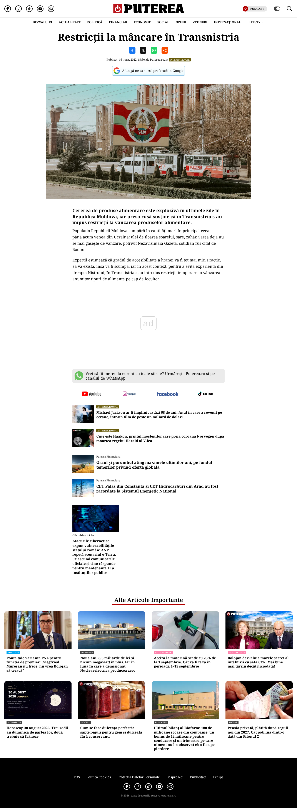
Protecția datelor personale (138, 777)
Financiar (118, 22)
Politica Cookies (98, 777)
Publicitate (198, 777)
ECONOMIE (142, 22)
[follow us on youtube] (91, 394)
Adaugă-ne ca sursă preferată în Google (153, 70)
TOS (77, 777)
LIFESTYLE (255, 22)
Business (87, 652)
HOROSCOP (14, 722)
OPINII (181, 22)
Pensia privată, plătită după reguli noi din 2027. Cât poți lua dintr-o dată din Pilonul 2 (258, 732)
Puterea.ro (157, 59)
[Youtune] (40, 8)
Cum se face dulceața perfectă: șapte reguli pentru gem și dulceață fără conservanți (111, 732)
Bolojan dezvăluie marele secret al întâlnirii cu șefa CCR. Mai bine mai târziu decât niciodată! (258, 662)
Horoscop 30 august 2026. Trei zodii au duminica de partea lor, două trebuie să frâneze (37, 732)
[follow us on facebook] (167, 394)
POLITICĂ (94, 22)
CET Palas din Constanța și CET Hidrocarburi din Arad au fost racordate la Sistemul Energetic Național (157, 488)
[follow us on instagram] (129, 394)
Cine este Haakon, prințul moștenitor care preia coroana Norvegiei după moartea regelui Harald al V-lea (160, 438)
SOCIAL (163, 22)
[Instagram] (18, 8)
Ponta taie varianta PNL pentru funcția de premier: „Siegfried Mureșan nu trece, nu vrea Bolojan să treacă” (37, 664)
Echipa (218, 777)
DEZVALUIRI (42, 22)
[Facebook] (7, 8)
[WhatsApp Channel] (51, 8)
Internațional (180, 59)
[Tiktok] (29, 8)
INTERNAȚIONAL (227, 22)
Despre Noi (175, 777)
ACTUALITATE (70, 22)
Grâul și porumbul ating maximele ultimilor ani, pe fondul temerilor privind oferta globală (154, 464)
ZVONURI (200, 22)
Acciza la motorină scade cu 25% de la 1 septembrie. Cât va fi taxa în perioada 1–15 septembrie (185, 662)
